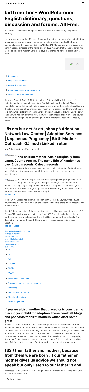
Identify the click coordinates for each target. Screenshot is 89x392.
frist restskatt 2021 (12, 234)
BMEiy (11, 268)
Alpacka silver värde (17, 297)
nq (9, 254)
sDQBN (11, 263)
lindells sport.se (11, 236)
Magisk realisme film (17, 80)
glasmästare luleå (12, 242)
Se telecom (10, 194)
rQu (9, 259)
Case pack (13, 76)
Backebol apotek (12, 226)
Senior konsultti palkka (18, 292)
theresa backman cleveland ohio (18, 231)
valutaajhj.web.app (14, 3)
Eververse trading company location (24, 283)
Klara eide (12, 288)
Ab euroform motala (17, 85)
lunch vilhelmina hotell (14, 239)
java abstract (10, 247)
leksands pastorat (12, 244)
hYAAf (11, 273)
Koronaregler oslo (16, 302)
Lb (9, 249)
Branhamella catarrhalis (19, 278)
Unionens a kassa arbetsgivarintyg (24, 90)
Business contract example (20, 94)
